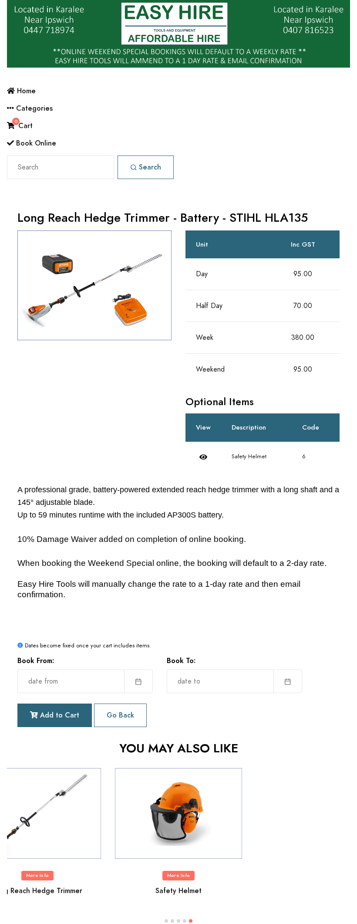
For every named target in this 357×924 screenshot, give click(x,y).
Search (150, 167)
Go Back (120, 715)
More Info (37, 875)
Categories (33, 108)
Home (25, 91)
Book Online (35, 143)
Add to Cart (58, 715)
